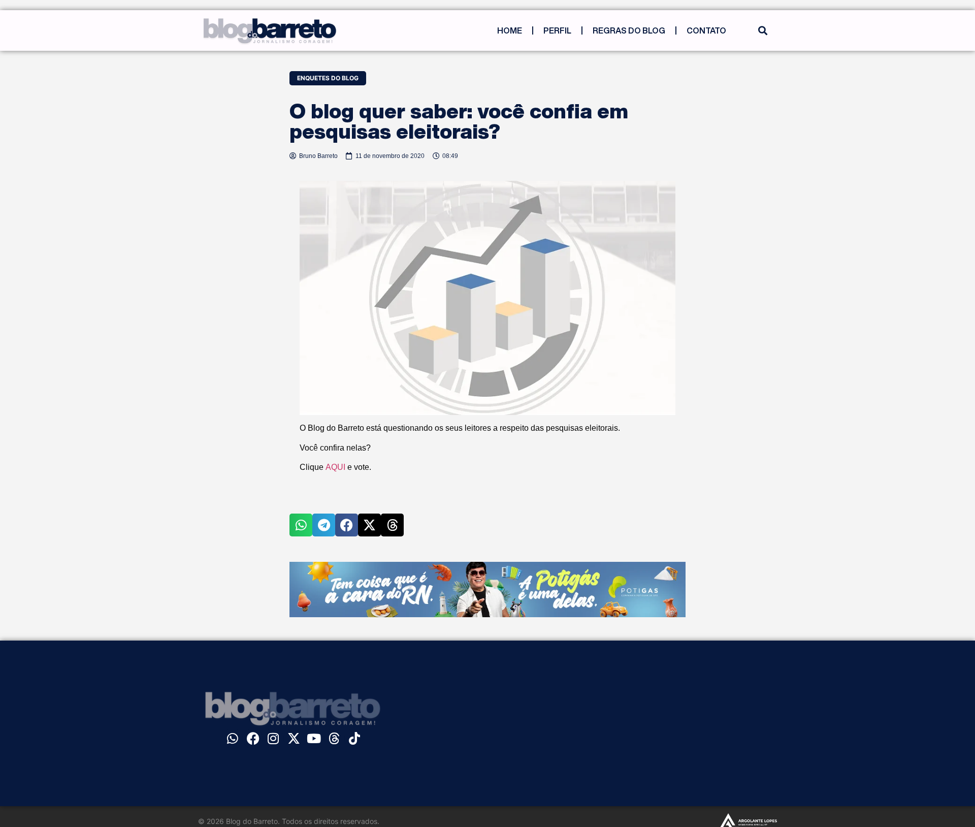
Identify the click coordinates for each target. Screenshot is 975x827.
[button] (762, 30)
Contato (706, 30)
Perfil (557, 30)
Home (509, 30)
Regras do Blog (629, 30)
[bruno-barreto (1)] (487, 614)
